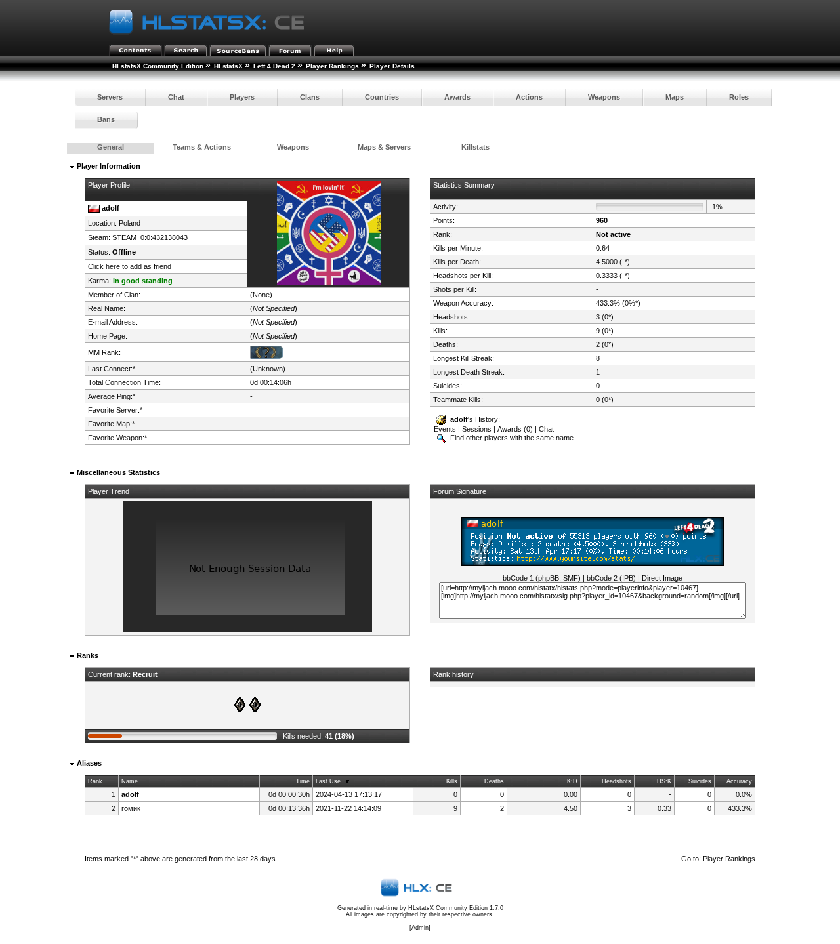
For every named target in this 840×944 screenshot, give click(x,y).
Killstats (475, 147)
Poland (129, 223)
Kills (451, 781)
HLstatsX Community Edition (157, 66)
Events (445, 429)
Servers (110, 97)
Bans (106, 119)
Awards (457, 97)
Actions (529, 97)
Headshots (616, 781)
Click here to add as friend (129, 266)
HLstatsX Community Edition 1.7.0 (455, 908)
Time (303, 781)
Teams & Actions (202, 147)
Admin (420, 927)
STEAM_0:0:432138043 (150, 237)
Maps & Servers (384, 147)
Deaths (494, 781)
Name (129, 781)
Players (242, 97)
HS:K (664, 781)
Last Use (328, 781)
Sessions (477, 429)
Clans (310, 97)
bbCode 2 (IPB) (611, 578)
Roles (739, 97)
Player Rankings (332, 66)
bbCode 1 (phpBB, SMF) (542, 578)
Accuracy (739, 781)
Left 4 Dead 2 (274, 66)
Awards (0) (515, 429)
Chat (176, 97)
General (110, 147)
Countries (382, 97)
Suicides (699, 781)
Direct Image (662, 578)
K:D (572, 781)
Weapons (604, 97)
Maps (674, 97)
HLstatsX (228, 66)
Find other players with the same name (511, 437)
